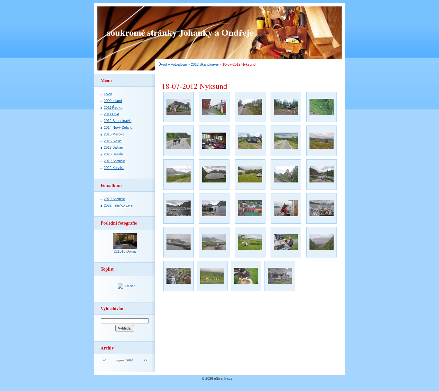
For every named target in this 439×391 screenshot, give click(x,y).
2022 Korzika (114, 168)
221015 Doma (125, 251)
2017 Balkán (113, 147)
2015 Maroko (114, 134)
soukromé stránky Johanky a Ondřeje (180, 32)
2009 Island (113, 101)
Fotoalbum (179, 64)
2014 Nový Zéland (118, 127)
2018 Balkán (113, 154)
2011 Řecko (113, 107)
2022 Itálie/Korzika (118, 205)
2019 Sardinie (114, 161)
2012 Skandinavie (205, 64)
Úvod (162, 64)
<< (104, 360)
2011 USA (111, 114)
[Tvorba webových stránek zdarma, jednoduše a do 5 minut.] (235, 378)
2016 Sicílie (112, 141)
